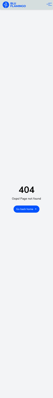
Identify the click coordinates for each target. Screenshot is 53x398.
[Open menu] (48, 4)
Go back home (24, 209)
